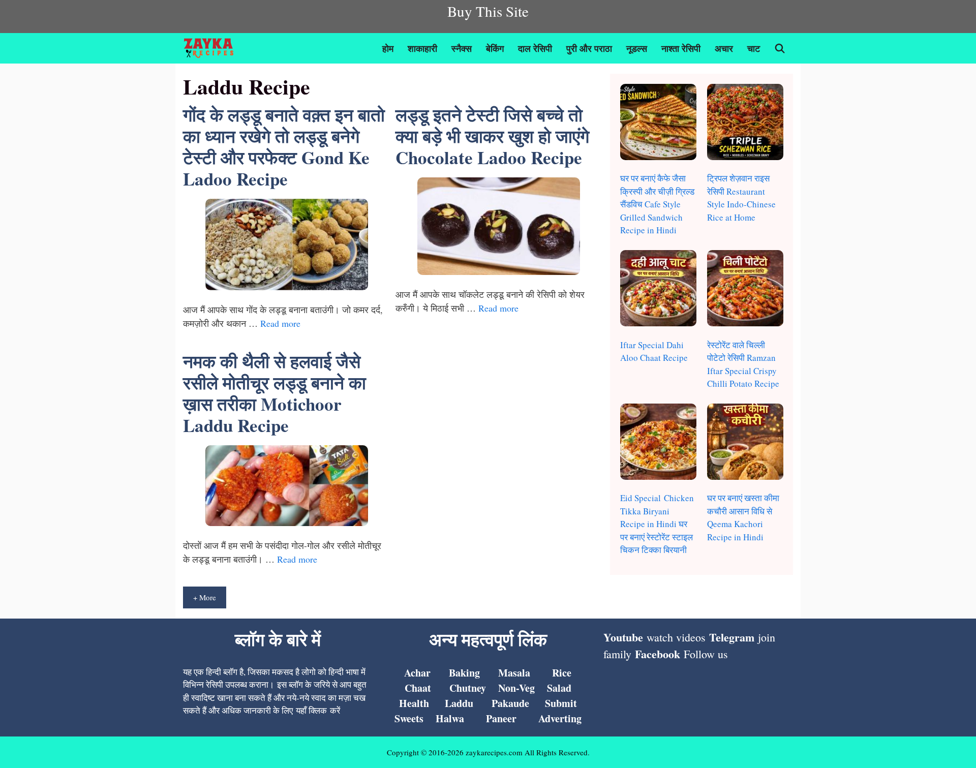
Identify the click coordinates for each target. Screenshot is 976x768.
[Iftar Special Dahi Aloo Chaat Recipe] (658, 290)
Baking (464, 672)
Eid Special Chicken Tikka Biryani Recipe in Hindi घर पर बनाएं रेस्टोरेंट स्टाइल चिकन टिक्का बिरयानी (657, 524)
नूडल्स (636, 48)
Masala (514, 672)
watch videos (676, 637)
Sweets (408, 718)
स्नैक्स (461, 48)
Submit (561, 703)
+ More (204, 597)
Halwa (450, 718)
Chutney (467, 688)
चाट (753, 48)
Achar (417, 672)
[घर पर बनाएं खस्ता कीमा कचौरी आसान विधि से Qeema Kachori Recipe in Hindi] (745, 443)
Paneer (501, 718)
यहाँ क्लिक (311, 710)
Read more (280, 323)
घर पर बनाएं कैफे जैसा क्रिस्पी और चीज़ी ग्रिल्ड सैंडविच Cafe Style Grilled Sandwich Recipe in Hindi (657, 204)
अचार (724, 48)
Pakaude (510, 703)
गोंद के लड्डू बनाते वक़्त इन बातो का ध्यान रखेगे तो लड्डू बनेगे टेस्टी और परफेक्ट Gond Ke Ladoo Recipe (284, 147)
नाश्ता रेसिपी (680, 48)
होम (387, 48)
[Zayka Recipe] (211, 48)
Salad (559, 688)
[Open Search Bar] (780, 48)
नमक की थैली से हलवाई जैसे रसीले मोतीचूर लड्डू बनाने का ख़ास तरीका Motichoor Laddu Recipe (274, 393)
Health (414, 703)
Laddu (459, 703)
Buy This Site (488, 11)
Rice (561, 672)
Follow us (706, 654)
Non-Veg (516, 688)
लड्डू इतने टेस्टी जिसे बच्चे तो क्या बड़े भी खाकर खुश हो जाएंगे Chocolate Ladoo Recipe (492, 136)
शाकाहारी (422, 48)
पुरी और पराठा (589, 48)
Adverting (560, 718)
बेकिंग (495, 48)
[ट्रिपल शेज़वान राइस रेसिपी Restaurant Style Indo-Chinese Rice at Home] (745, 124)
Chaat (418, 688)
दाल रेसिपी (535, 48)
